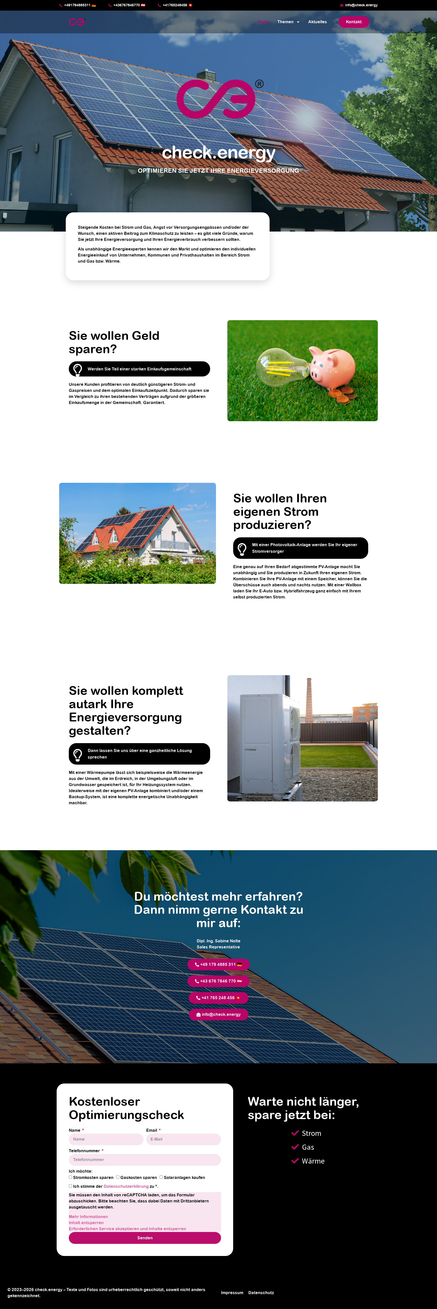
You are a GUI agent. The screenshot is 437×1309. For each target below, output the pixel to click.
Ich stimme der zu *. (115, 1187)
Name (75, 1130)
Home (263, 22)
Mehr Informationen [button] (88, 1217)
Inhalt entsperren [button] (86, 1223)
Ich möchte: (81, 1171)
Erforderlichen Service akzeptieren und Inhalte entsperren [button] (127, 1229)
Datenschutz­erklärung (127, 1187)
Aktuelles (317, 22)
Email (152, 1130)
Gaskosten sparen (138, 1178)
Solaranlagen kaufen (184, 1178)
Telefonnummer (85, 1151)
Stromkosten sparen (93, 1178)
